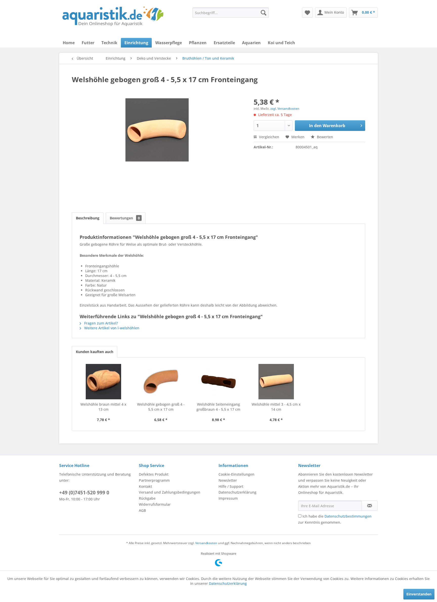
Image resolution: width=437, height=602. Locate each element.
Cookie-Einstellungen (236, 474)
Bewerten (324, 136)
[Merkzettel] (307, 13)
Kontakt (145, 486)
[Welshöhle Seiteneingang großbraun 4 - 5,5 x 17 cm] (218, 381)
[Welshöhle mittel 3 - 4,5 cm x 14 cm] (276, 381)
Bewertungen (125, 218)
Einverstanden (418, 594)
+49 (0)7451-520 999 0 (84, 492)
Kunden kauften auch (94, 351)
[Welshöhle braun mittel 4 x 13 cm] (103, 381)
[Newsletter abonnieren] (370, 506)
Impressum (228, 498)
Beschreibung (87, 218)
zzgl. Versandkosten (284, 108)
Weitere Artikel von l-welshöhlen (111, 328)
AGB (142, 510)
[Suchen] (263, 13)
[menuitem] (230, 13)
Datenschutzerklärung (237, 492)
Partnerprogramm (154, 480)
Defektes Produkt (153, 474)
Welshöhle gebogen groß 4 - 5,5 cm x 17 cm (161, 407)
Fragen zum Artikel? (100, 323)
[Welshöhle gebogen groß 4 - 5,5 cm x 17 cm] (161, 381)
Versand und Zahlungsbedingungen (169, 492)
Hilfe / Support (231, 486)
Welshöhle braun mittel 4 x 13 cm (103, 407)
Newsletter (228, 480)
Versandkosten (206, 543)
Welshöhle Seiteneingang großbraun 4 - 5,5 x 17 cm (218, 407)
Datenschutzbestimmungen (348, 516)
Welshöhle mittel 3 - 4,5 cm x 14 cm (276, 407)
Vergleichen (268, 136)
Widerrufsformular (155, 504)
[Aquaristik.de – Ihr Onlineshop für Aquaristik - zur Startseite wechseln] (113, 16)
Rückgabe (147, 498)
